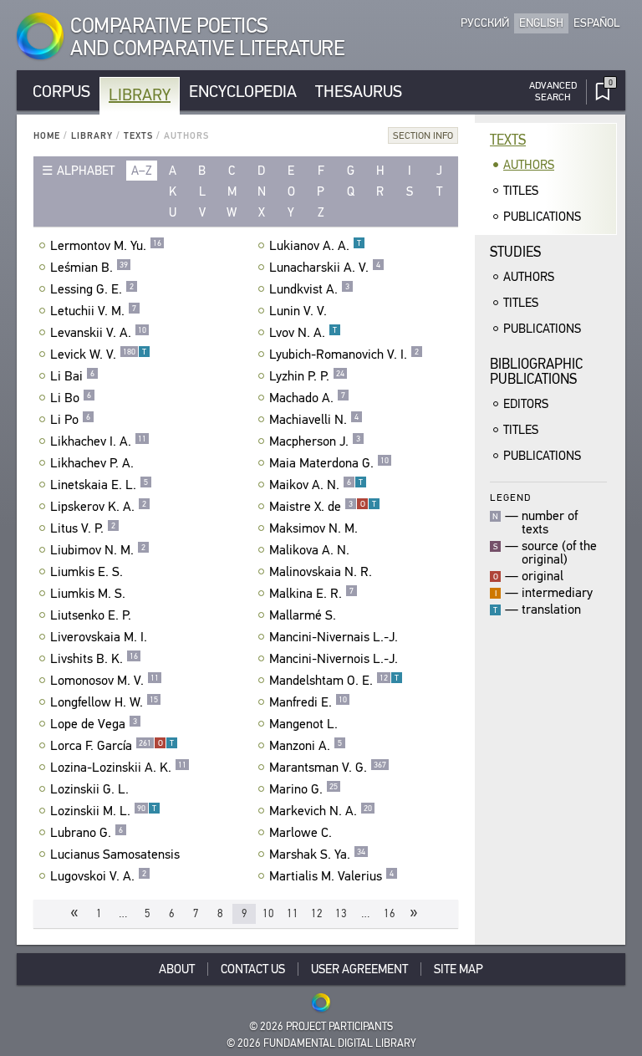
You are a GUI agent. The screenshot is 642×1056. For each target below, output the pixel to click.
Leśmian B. (89, 267)
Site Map (458, 969)
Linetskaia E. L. (99, 484)
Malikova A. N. (309, 550)
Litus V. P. (82, 528)
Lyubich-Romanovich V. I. (344, 354)
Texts (138, 135)
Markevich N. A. (320, 811)
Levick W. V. (98, 354)
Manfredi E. (308, 702)
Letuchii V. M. (93, 311)
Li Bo (70, 398)
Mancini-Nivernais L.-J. (333, 637)
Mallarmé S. (302, 615)
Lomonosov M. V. (104, 680)
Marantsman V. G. (327, 767)
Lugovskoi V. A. (98, 876)
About (177, 969)
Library (140, 95)
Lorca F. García (112, 745)
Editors (525, 403)
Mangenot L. (303, 724)
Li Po (70, 419)
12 (317, 913)
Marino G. (303, 789)
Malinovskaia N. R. (320, 571)
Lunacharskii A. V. (324, 267)
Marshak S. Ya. (317, 854)
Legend (510, 497)
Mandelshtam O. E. (334, 680)
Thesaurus (358, 91)
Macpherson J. (314, 441)
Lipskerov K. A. (98, 506)
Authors (528, 164)
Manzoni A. (305, 745)
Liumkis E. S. (86, 571)
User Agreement (359, 969)
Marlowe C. (300, 832)
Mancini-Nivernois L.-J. (333, 658)
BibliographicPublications (536, 371)
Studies (515, 252)
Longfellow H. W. (104, 702)
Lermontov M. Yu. (105, 245)
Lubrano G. (86, 832)
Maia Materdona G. (329, 463)
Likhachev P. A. (92, 463)
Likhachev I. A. (98, 441)
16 (389, 913)
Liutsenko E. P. (90, 615)
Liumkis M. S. (87, 593)
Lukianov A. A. (315, 245)
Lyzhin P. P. (306, 376)
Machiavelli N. (314, 419)
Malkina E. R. (311, 593)
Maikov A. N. (316, 484)
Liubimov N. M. (97, 550)
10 (268, 913)
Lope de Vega (93, 724)
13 (341, 913)
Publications (542, 216)
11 (292, 913)
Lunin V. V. (298, 311)
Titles (520, 190)
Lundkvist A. (309, 289)
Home (46, 135)
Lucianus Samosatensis (115, 854)
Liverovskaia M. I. (98, 637)
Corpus (61, 91)
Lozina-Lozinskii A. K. (118, 767)
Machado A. (307, 398)
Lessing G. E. (92, 289)
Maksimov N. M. (313, 528)
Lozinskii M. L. (103, 811)
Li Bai (72, 376)
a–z (141, 170)
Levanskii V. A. (98, 332)
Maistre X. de (322, 506)
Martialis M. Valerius (331, 876)
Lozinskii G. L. (89, 789)
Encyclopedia (243, 91)
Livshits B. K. (94, 658)
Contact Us (253, 969)
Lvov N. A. (303, 332)
